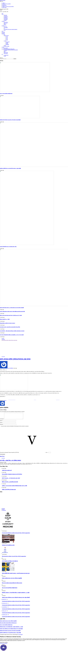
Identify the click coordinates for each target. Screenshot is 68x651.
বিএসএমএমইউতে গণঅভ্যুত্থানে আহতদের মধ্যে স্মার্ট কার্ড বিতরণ (12, 474)
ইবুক (4, 34)
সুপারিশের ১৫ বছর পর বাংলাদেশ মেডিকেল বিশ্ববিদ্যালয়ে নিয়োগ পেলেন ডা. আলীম (14, 485)
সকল (2, 31)
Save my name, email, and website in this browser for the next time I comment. (15, 426)
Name (1, 420)
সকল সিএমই (11, 49)
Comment (2, 418)
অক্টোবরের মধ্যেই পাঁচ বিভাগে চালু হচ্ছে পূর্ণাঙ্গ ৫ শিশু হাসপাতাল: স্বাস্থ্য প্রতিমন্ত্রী (10, 119)
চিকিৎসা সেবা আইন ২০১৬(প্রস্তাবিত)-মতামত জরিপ (10, 481)
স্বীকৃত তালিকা (6, 53)
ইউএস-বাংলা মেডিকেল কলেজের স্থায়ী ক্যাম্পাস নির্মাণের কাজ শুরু (12, 582)
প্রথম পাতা (3, 339)
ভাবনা (4, 30)
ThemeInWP (20, 634)
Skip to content (2, 0)
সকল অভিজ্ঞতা (6, 27)
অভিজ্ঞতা (3, 25)
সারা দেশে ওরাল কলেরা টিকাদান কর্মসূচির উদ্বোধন (6, 93)
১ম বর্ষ (7, 36)
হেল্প (2, 54)
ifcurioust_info (4, 603)
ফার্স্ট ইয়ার (10, 29)
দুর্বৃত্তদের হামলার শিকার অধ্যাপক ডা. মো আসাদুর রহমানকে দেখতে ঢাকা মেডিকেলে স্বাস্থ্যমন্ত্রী (12, 307)
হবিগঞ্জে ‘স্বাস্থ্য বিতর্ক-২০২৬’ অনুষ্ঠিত (5, 319)
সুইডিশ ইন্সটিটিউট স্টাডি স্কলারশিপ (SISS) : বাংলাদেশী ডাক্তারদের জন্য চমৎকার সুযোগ (16, 573)
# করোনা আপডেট (4, 5)
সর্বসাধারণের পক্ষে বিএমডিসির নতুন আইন (8, 545)
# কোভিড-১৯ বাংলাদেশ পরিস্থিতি (6, 3)
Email (1, 422)
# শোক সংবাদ (4, 4)
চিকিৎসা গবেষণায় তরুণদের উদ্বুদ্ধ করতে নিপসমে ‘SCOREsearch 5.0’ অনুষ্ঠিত (11, 315)
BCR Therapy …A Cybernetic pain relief (11, 478)
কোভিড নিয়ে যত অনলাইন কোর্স (7, 470)
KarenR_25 (4, 599)
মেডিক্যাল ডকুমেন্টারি (6, 46)
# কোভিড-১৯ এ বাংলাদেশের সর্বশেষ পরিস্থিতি (8, 6)
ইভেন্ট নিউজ (5, 17)
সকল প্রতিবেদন (6, 22)
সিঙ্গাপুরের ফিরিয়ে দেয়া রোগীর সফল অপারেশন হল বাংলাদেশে (7, 323)
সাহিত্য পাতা (5, 15)
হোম (2, 13)
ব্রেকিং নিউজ (5, 19)
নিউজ (2, 14)
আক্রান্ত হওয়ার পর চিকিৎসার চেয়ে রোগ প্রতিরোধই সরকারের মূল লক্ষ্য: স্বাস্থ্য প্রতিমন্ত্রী (16, 597)
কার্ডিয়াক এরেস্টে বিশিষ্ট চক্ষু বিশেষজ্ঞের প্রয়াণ (9, 489)
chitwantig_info (4, 614)
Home (3, 338)
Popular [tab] (3, 508)
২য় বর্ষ (7, 37)
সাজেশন (7, 43)
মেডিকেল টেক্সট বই (6, 35)
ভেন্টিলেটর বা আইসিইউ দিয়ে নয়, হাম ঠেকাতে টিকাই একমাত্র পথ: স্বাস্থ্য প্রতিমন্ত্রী (10, 168)
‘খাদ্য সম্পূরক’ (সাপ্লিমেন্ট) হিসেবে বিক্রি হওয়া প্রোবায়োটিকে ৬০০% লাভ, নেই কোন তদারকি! (12, 334)
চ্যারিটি (5, 56)
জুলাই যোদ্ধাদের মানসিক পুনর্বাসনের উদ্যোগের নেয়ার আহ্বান (9, 340)
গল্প (4, 28)
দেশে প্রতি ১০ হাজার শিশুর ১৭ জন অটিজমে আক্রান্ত (10, 460)
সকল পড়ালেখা (8, 41)
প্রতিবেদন (3, 21)
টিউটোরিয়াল (7, 44)
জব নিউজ (5, 20)
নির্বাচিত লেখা (5, 23)
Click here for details (3, 643)
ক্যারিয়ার (7, 42)
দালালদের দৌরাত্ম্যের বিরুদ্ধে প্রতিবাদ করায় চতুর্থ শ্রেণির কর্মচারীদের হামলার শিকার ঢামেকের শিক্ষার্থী (12, 311)
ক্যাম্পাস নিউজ (6, 18)
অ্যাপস (5, 45)
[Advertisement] (34, 348)
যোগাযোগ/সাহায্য (6, 55)
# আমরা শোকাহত (4, 7)
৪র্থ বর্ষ (7, 39)
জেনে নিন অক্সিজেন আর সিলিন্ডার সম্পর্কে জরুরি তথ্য (10, 561)
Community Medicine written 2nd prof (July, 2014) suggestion (16, 532)
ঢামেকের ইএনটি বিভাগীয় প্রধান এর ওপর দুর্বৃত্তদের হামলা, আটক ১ (8, 246)
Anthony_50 (4, 610)
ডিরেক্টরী (3, 47)
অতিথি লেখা (5, 26)
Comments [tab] (4, 510)
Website (1, 424)
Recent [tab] (3, 509)
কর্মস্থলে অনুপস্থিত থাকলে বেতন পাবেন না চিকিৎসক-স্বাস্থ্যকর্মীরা (12, 578)
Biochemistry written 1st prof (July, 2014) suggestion (14, 556)
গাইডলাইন (5, 50)
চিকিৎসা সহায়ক (6, 52)
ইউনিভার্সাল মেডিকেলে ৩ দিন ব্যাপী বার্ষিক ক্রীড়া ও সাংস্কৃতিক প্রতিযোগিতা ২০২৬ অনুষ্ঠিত (15, 592)
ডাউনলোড (3, 33)
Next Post (2, 456)
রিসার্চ (4, 51)
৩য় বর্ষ (7, 38)
